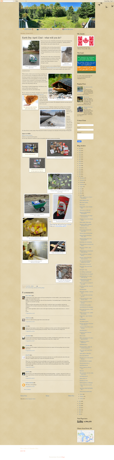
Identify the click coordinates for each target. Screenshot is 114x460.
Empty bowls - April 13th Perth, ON (86, 316)
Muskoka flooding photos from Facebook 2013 (86, 239)
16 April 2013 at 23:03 (30, 386)
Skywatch (82, 370)
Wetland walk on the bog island (86, 233)
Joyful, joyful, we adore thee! (85, 353)
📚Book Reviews (67, 29)
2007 (80, 412)
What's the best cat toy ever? (85, 264)
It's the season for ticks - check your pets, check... (86, 299)
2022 (80, 157)
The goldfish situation (84, 321)
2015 (80, 172)
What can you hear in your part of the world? (86, 283)
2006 (80, 414)
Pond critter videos (83, 227)
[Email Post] (37, 286)
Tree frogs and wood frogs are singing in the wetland (85, 261)
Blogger (63, 457)
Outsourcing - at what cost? (85, 210)
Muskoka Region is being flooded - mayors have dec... (86, 251)
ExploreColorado (29, 382)
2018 (80, 165)
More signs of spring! (84, 202)
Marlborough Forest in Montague (86, 382)
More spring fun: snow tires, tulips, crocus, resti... (86, 373)
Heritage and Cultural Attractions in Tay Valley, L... (86, 324)
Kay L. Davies (28, 295)
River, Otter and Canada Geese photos (86, 350)
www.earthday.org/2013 (61, 226)
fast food (39, 287)
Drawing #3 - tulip (83, 269)
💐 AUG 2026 (54, 29)
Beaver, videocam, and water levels (85, 368)
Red (26, 326)
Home (47, 396)
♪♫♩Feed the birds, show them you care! (86, 295)
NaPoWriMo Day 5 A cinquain (86, 361)
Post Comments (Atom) (30, 398)
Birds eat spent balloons (27, 135)
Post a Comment (27, 389)
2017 (80, 167)
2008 (80, 410)
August (81, 186)
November (82, 180)
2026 (80, 148)
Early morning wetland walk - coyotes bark (86, 230)
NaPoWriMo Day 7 (83, 330)
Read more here (40, 94)
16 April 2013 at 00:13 (30, 367)
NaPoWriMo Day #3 (84, 376)
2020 (80, 161)
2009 (80, 407)
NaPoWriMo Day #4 (84, 365)
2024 (80, 152)
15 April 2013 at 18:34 (30, 331)
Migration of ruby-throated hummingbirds (85, 213)
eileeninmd (28, 335)
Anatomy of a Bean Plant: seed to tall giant (86, 327)
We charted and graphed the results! (35, 238)
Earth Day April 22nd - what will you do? (86, 286)
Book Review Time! (84, 380)
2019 (80, 163)
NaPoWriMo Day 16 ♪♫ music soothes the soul (86, 276)
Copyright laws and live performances (84, 342)
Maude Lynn (28, 317)
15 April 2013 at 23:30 (30, 350)
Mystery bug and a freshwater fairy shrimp (86, 244)
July (81, 188)
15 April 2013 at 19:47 (30, 341)
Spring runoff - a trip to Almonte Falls (86, 207)
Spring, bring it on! (83, 378)
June (81, 191)
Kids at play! (82, 204)
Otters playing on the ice (84, 363)
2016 (80, 169)
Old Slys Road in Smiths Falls (86, 391)
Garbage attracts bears (44, 107)
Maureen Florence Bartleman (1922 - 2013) (85, 236)
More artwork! (82, 335)
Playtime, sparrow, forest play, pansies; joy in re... (86, 258)
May (81, 193)
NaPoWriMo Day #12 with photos (86, 307)
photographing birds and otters (53, 67)
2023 (80, 155)
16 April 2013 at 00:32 (30, 378)
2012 (80, 401)
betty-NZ (27, 355)
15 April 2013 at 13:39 (30, 313)
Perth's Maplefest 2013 (84, 200)
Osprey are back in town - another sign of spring (86, 313)
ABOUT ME (22, 451)
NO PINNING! (83, 319)
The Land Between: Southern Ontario (85, 254)
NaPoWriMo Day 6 (83, 344)
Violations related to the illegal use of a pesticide (86, 216)
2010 (80, 405)
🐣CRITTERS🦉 (28, 29)
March (81, 394)
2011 (80, 403)
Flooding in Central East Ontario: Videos (86, 219)
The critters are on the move (88, 87)
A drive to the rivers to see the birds (86, 385)
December (82, 178)
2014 (80, 174)
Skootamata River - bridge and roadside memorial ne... (86, 347)
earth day (35, 287)
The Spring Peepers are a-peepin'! (86, 274)
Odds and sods (86, 97)
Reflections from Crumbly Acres (51, 7)
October (81, 182)
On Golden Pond (83, 289)
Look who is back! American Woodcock (85, 333)
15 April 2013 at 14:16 (30, 321)
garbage (42, 287)
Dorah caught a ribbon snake (85, 222)
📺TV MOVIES (42, 29)
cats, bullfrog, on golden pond (85, 272)
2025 (80, 150)
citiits (26, 287)
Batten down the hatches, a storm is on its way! (86, 310)
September (82, 184)
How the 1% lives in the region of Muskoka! (86, 358)
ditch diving (30, 287)
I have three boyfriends (84, 355)
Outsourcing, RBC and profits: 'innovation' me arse (86, 225)
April (81, 195)
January (81, 398)
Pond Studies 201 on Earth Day (86, 242)
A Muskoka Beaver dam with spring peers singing (85, 280)
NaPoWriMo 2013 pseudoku (85, 305)
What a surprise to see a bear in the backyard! (86, 197)
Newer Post (24, 396)
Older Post (71, 396)
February (82, 396)
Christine (28, 345)
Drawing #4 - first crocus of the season (86, 267)
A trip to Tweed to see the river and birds (86, 302)
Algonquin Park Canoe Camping (88, 107)
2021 (80, 159)
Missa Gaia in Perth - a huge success (85, 248)
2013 (80, 176)
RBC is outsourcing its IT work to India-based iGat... (86, 338)
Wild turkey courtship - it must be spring (86, 292)
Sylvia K (27, 371)
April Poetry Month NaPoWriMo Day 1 (86, 388)
